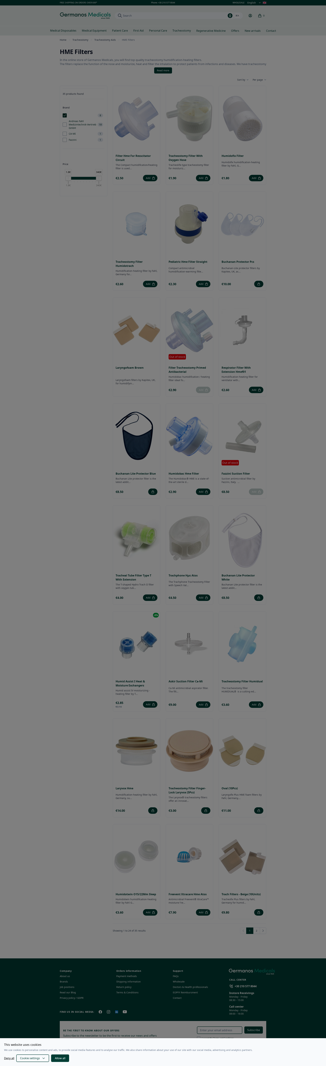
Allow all (60, 1058)
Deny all (9, 1058)
